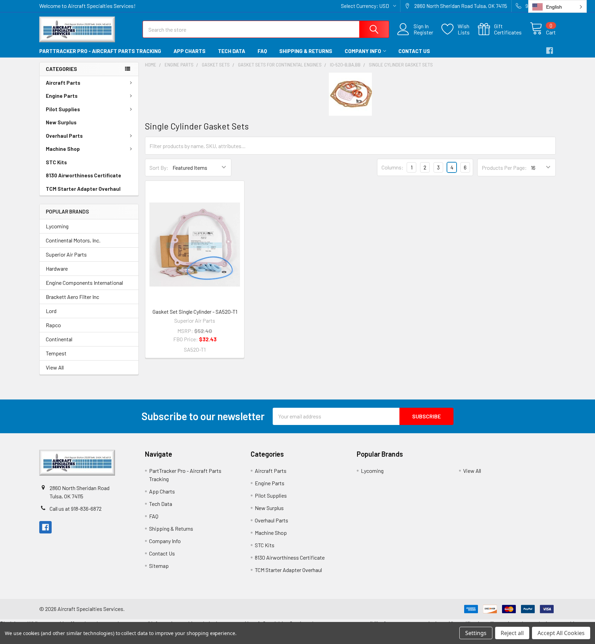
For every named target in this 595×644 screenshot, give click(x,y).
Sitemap (159, 565)
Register (423, 32)
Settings (476, 633)
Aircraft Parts (63, 83)
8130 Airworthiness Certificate (83, 175)
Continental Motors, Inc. (73, 240)
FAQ (262, 51)
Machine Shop (63, 149)
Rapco (53, 325)
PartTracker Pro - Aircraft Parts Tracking (100, 51)
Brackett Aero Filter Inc (72, 296)
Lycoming (57, 226)
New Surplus (61, 122)
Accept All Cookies (561, 633)
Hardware (57, 268)
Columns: (393, 167)
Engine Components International (84, 282)
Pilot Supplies (63, 109)
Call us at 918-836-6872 (76, 508)
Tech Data (231, 51)
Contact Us (414, 51)
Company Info (363, 51)
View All (55, 367)
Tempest (56, 353)
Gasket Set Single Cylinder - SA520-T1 (195, 311)
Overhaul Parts (64, 136)
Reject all (512, 633)
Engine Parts (61, 96)
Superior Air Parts (66, 254)
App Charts (190, 51)
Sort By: (158, 167)
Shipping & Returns (305, 51)
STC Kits (56, 162)
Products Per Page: (504, 167)
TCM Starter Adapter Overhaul (83, 189)
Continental (59, 339)
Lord (51, 311)
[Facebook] (549, 50)
